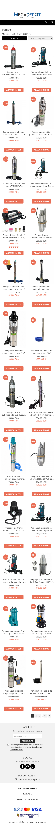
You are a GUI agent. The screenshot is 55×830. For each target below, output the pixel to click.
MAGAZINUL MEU (26, 788)
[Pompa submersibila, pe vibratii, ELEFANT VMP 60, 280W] (41, 455)
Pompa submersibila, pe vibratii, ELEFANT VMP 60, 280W (41, 477)
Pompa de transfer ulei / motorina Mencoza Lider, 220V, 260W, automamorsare (14, 236)
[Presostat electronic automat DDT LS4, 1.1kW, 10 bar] (13, 512)
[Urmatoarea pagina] (49, 716)
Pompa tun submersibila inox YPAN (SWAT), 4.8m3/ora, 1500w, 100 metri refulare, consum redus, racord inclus (14, 184)
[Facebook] (22, 766)
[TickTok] (32, 766)
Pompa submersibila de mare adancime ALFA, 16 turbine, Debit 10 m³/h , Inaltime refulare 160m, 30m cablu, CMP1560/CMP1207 (14, 133)
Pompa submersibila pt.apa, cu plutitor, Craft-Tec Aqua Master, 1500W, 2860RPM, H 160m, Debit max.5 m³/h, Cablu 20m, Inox (13, 692)
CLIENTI (27, 794)
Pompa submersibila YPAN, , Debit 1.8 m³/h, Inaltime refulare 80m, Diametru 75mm (41, 413)
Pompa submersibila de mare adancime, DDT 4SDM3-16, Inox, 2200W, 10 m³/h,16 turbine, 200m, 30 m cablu (41, 351)
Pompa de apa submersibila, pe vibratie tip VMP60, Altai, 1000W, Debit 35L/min (41, 236)
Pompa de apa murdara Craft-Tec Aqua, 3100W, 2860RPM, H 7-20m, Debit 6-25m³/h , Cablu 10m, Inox (41, 632)
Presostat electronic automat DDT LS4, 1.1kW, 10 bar (14, 529)
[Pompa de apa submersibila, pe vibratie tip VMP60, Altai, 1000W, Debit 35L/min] (41, 220)
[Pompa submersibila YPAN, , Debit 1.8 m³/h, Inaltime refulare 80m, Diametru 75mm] (41, 392)
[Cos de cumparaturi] (46, 22)
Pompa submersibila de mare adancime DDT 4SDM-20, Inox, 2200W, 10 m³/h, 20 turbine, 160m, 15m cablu (41, 692)
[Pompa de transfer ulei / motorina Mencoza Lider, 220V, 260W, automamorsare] (13, 220)
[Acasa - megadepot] (27, 15)
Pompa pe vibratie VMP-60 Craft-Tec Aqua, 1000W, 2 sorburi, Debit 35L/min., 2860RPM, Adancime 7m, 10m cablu (41, 580)
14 (45, 715)
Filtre (15, 38)
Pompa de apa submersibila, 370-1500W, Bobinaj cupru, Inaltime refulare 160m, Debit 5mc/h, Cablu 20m (13, 73)
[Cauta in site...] (52, 22)
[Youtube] (27, 766)
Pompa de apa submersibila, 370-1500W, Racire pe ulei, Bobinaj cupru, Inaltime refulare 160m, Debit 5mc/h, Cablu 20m (13, 413)
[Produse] (3, 23)
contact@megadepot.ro (29, 779)
